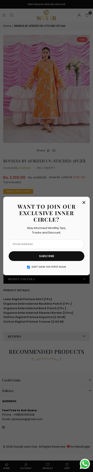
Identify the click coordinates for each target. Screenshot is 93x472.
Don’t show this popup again (49, 267)
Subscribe (46, 256)
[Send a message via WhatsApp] (85, 464)
